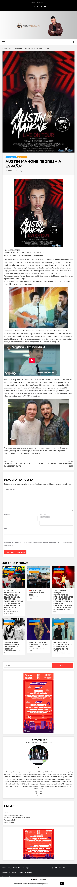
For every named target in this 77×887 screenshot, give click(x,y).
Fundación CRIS (9, 822)
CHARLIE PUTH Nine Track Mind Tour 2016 (56, 463)
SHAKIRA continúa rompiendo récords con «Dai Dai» (38, 645)
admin (10, 170)
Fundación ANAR (9, 820)
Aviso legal (25, 868)
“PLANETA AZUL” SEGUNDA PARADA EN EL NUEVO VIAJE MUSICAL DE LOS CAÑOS (62, 647)
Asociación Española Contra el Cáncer (17, 818)
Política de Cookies (25, 872)
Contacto (16, 868)
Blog (9, 868)
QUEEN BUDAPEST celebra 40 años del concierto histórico (12, 646)
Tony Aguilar (11, 611)
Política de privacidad (9, 872)
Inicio (4, 868)
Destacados (11, 157)
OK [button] (61, 884)
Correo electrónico (45, 516)
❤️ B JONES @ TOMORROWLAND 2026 (37, 593)
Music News (22, 157)
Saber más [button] (54, 884)
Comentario (9, 489)
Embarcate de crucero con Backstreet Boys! (17, 463)
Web (5, 528)
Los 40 (6, 813)
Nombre (7, 514)
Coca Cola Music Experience (13, 815)
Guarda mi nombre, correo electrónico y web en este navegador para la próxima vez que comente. (38, 544)
